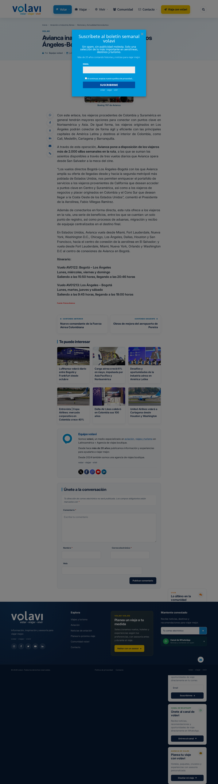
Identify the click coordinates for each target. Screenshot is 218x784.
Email (86, 64)
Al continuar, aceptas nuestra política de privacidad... (110, 78)
